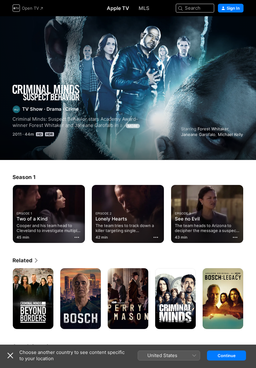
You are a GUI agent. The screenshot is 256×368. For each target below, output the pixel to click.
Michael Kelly (230, 134)
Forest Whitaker (213, 128)
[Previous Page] (6, 213)
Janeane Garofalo (198, 134)
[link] (25, 260)
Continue (227, 355)
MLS (144, 8)
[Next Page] (249, 213)
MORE (133, 126)
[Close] (10, 355)
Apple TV (118, 8)
